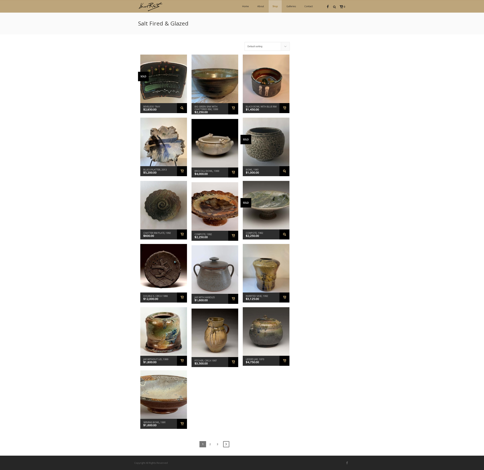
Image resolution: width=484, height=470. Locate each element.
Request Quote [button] (233, 108)
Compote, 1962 (254, 233)
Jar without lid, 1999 (155, 359)
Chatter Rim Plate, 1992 (157, 233)
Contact (308, 6)
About (260, 6)
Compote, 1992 (203, 234)
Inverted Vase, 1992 (257, 296)
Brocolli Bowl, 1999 (207, 171)
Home (245, 6)
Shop (275, 6)
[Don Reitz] (150, 6)
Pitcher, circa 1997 (206, 360)
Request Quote (182, 108)
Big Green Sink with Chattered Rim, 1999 (206, 108)
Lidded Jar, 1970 (255, 359)
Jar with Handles (205, 297)
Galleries (291, 6)
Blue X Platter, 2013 (155, 169)
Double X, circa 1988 (155, 296)
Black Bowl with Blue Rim (261, 106)
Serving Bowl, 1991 (154, 422)
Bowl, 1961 (252, 169)
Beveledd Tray (151, 106)
